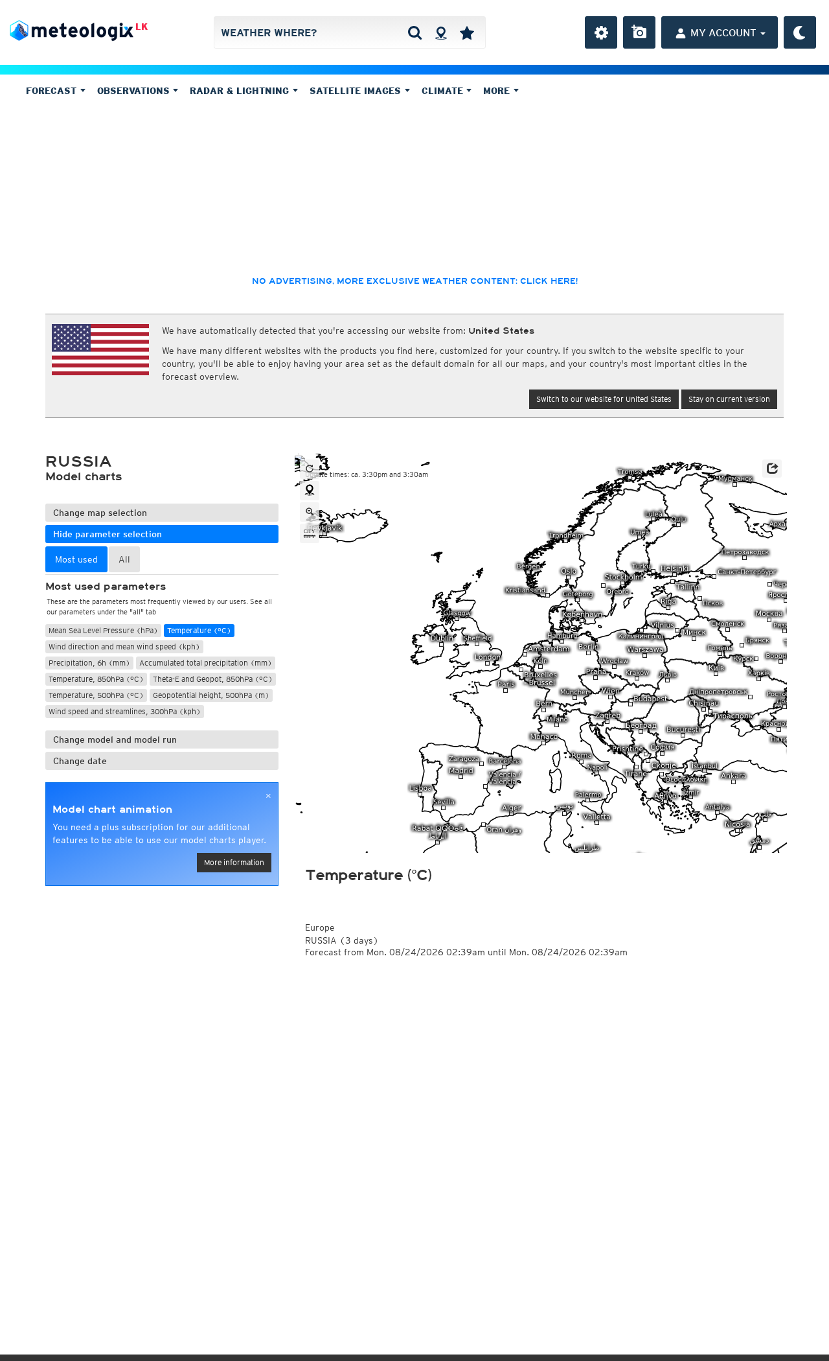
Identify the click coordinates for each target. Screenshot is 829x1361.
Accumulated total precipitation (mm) (205, 663)
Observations (135, 91)
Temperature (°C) (199, 630)
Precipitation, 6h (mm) (89, 663)
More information (234, 862)
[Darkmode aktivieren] (800, 32)
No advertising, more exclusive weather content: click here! (415, 281)
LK (141, 26)
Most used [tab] (76, 559)
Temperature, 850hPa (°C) (96, 679)
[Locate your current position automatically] (440, 32)
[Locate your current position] (309, 490)
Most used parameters (105, 586)
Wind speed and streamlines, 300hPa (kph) (125, 711)
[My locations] (467, 32)
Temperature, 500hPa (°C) (96, 695)
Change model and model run (115, 739)
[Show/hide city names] (309, 533)
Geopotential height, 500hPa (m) (211, 695)
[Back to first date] (309, 469)
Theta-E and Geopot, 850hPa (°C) (213, 679)
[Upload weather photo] (639, 32)
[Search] (414, 32)
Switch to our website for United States (604, 399)
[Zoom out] (309, 512)
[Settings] (601, 32)
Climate (444, 91)
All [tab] (124, 559)
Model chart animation (112, 809)
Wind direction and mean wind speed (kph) (124, 646)
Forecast (53, 91)
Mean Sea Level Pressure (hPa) (103, 630)
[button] (772, 468)
